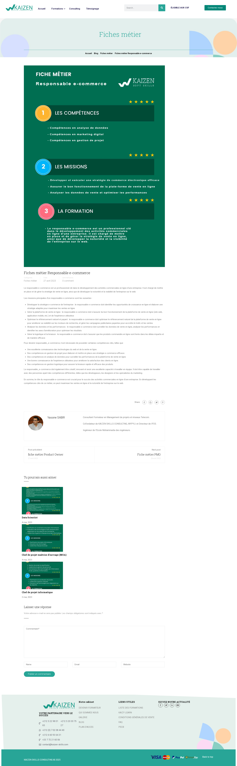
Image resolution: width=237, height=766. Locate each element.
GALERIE (83, 717)
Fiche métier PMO (149, 454)
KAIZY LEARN (125, 712)
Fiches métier (30, 281)
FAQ (120, 722)
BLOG (81, 722)
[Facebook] (144, 402)
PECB (121, 727)
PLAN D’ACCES (86, 727)
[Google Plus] (150, 402)
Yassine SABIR (56, 417)
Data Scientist (30, 517)
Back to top (207, 757)
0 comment (68, 281)
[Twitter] (157, 402)
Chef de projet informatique (37, 592)
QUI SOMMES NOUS (88, 712)
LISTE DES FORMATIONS (131, 707)
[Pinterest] (163, 402)
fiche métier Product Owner (45, 454)
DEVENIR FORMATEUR (90, 707)
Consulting (74, 8)
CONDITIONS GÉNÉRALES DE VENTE (136, 717)
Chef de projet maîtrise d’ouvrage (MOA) (44, 554)
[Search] (161, 7)
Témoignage (92, 8)
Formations (57, 8)
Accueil (41, 8)
